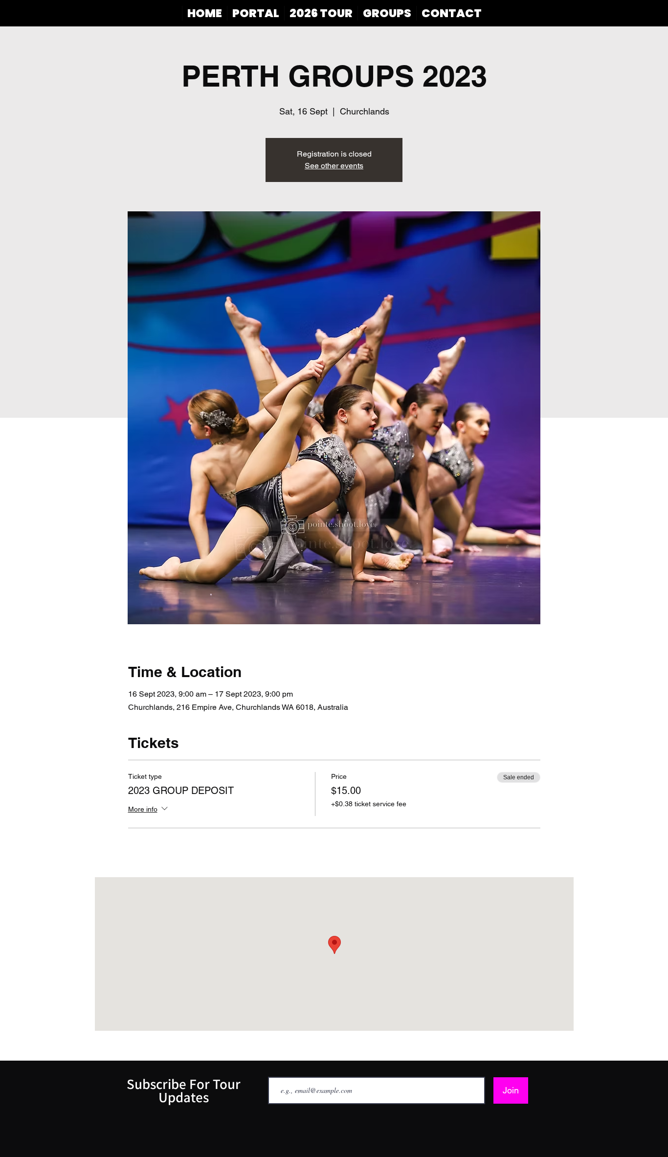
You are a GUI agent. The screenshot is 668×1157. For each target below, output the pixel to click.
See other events (334, 165)
